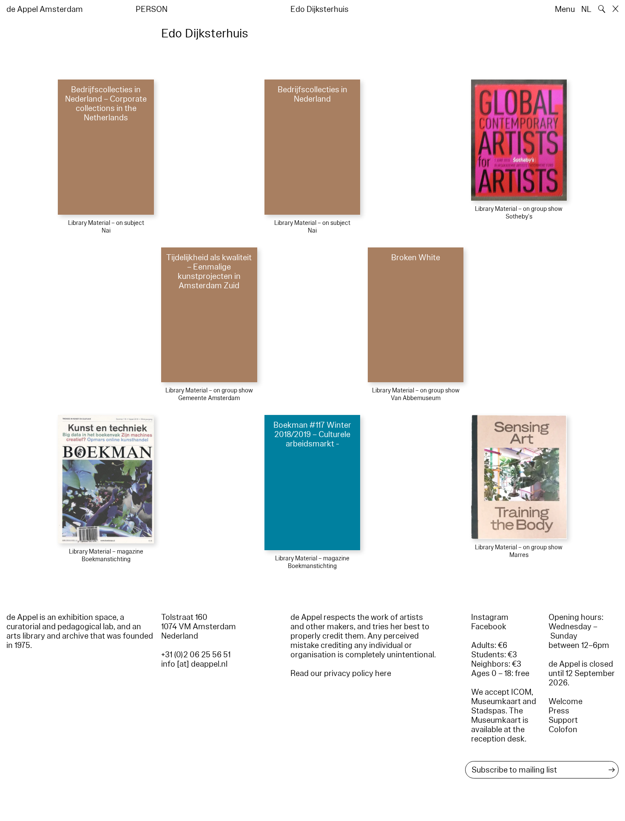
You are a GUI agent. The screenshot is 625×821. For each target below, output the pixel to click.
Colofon (562, 729)
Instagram (490, 617)
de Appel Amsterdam (44, 9)
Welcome (565, 701)
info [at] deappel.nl (194, 664)
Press (558, 710)
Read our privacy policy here (340, 673)
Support (563, 720)
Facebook (488, 626)
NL (586, 9)
